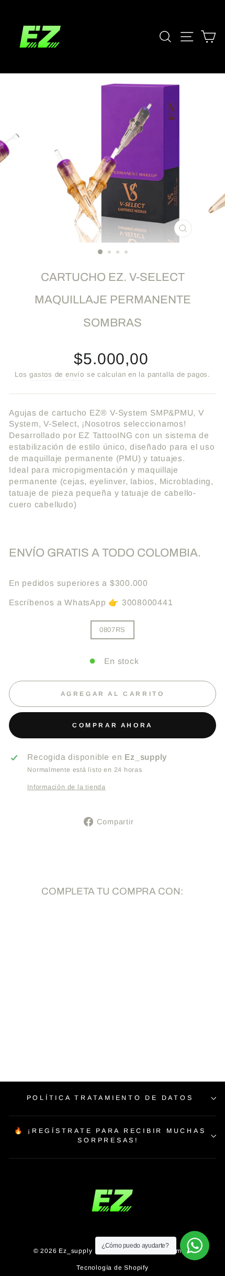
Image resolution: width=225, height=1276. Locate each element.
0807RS (112, 630)
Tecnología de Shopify (112, 1267)
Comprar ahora (112, 725)
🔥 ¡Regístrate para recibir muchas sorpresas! (110, 1135)
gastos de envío (56, 374)
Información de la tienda (66, 787)
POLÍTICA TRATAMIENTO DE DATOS (110, 1097)
